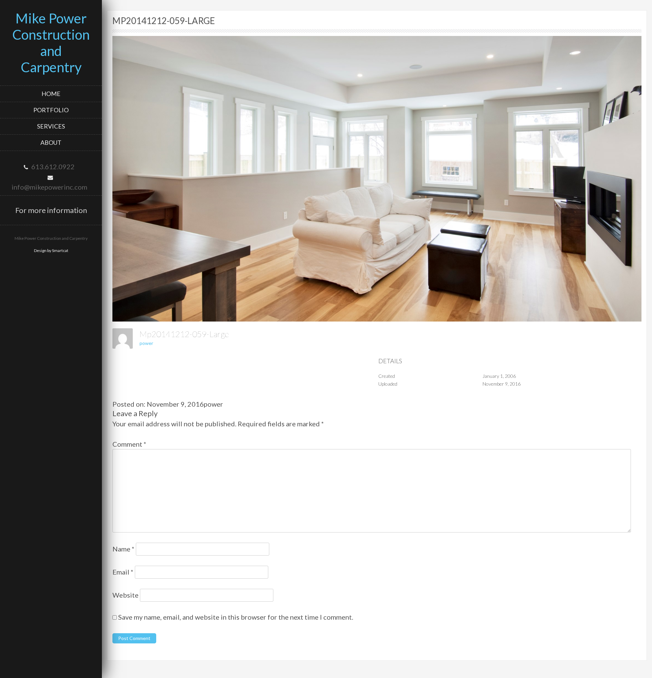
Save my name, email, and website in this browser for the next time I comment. (235, 617)
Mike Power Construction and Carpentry (51, 42)
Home (50, 93)
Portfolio (51, 110)
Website (125, 595)
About (50, 142)
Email (122, 572)
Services (51, 126)
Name (123, 549)
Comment (129, 444)
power (146, 343)
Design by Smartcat (51, 250)
